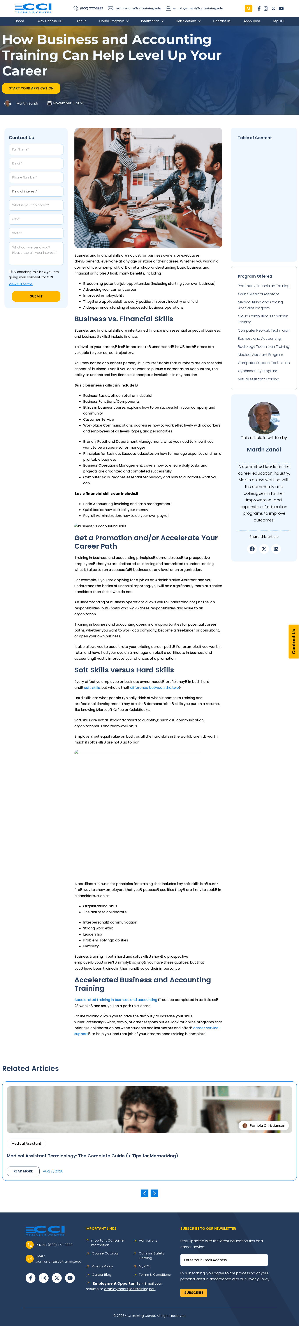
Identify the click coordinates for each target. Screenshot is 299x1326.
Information (150, 21)
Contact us (221, 21)
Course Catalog (105, 1253)
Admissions (148, 1240)
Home (19, 21)
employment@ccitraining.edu (129, 1288)
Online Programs (112, 21)
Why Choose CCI (50, 21)
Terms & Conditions (155, 1274)
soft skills (92, 687)
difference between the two (154, 687)
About (81, 21)
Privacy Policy (102, 1266)
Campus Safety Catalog (151, 1255)
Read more (23, 1171)
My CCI (278, 21)
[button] (31, 88)
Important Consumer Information (108, 1242)
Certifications (186, 21)
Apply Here (252, 21)
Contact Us (294, 641)
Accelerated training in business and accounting (115, 999)
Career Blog (101, 1274)
